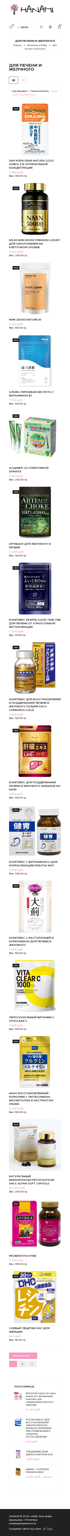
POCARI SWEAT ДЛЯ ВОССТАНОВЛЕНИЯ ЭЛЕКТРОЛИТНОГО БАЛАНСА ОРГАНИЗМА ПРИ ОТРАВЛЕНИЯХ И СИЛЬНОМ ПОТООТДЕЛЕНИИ (39, 1428)
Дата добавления (24, 94)
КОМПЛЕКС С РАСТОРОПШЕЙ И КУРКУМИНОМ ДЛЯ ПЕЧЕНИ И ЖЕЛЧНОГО (31, 941)
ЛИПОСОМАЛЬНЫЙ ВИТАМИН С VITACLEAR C (31, 1019)
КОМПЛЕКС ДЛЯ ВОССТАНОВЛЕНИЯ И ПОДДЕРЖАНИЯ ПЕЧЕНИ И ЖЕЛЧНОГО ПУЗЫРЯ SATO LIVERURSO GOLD (35, 705)
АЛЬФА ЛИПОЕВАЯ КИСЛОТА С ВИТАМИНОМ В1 (31, 393)
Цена (54, 91)
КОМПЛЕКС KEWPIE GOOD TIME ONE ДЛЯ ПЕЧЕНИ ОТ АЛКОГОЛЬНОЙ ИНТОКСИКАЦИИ (35, 623)
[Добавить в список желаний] (54, 139)
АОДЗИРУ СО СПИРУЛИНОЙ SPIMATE (29, 469)
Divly (50, 1528)
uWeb (34, 1516)
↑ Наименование (38, 91)
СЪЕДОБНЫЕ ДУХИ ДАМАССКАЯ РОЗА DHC (39, 1453)
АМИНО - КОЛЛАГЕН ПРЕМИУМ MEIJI (37, 1470)
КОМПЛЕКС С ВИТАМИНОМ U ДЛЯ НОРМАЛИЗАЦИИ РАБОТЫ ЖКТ (33, 863)
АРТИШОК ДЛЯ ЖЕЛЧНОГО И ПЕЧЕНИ (30, 545)
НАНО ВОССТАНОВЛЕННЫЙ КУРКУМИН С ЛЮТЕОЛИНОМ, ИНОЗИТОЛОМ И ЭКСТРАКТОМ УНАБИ (31, 1098)
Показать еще (21, 1356)
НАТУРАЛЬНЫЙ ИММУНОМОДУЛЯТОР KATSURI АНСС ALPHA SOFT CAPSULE (31, 1180)
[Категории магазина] (12, 27)
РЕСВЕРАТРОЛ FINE (22, 1255)
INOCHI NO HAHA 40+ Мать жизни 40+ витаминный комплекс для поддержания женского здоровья (41, 1399)
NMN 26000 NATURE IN (25, 319)
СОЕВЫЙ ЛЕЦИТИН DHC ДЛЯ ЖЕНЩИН (29, 1329)
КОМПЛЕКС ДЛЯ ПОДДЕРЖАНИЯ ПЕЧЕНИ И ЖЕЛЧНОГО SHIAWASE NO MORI (34, 786)
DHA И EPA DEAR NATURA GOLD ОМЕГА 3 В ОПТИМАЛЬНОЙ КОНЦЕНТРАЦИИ (31, 164)
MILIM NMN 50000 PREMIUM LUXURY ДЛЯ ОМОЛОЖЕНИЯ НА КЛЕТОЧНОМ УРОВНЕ (34, 243)
